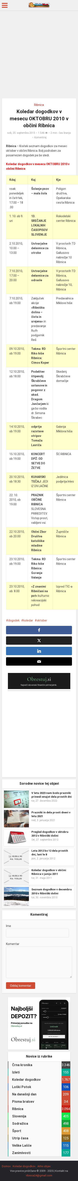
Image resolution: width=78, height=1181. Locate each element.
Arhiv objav (44, 1166)
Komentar (12, 944)
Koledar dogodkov (24, 1166)
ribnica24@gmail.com (39, 1175)
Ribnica (39, 105)
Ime (8, 926)
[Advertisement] (39, 56)
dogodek (14, 620)
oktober (42, 620)
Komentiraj (40, 137)
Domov (6, 1166)
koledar (28, 620)
